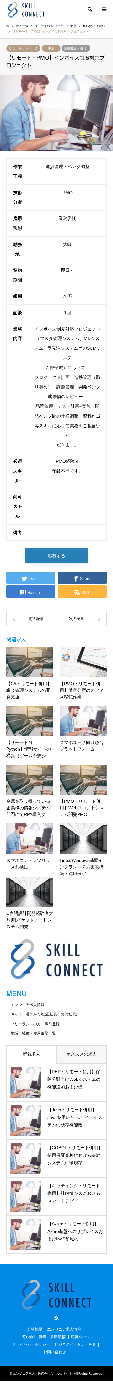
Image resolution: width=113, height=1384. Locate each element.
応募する (56, 555)
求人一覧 (22, 26)
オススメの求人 (81, 1054)
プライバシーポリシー (31, 1344)
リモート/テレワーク (23, 48)
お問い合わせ (54, 1352)
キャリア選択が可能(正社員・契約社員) (44, 1014)
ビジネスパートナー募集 (75, 1344)
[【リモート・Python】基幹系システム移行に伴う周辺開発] (81, 618)
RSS (56, 1318)
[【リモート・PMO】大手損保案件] (31, 618)
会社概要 (34, 1329)
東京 (51, 48)
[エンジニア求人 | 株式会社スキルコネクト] (26, 9)
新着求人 (31, 1054)
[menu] (103, 9)
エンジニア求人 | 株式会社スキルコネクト (42, 1373)
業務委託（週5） (76, 48)
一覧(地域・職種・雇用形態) (42, 1337)
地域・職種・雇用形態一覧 (33, 1033)
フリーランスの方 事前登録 (35, 1024)
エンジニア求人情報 (28, 1005)
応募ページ (80, 1337)
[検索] (89, 9)
